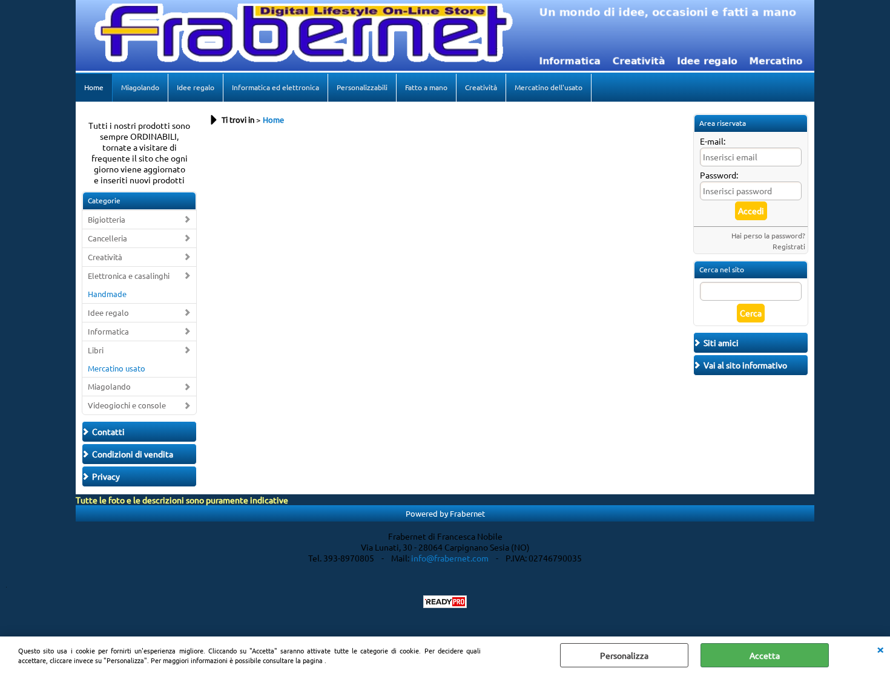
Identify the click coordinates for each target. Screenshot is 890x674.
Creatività (481, 87)
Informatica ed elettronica (275, 87)
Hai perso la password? (768, 235)
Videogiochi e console (127, 405)
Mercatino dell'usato (548, 87)
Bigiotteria (106, 219)
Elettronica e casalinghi (129, 275)
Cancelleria (107, 238)
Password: (719, 174)
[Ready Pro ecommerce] (445, 601)
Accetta (765, 655)
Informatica (108, 331)
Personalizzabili (362, 87)
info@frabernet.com (450, 557)
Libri (96, 350)
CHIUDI (880, 649)
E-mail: (712, 141)
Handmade (107, 294)
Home (94, 87)
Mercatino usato (116, 368)
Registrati (789, 246)
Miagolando (140, 87)
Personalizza (624, 655)
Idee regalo (195, 87)
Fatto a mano (426, 87)
